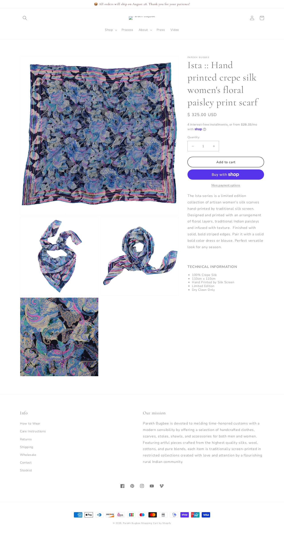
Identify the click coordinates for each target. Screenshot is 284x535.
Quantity (193, 137)
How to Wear (30, 423)
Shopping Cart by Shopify (156, 523)
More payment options (225, 185)
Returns (26, 439)
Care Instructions (33, 431)
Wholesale (28, 455)
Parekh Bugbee (131, 523)
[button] (25, 18)
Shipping (26, 447)
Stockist (26, 470)
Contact (26, 462)
